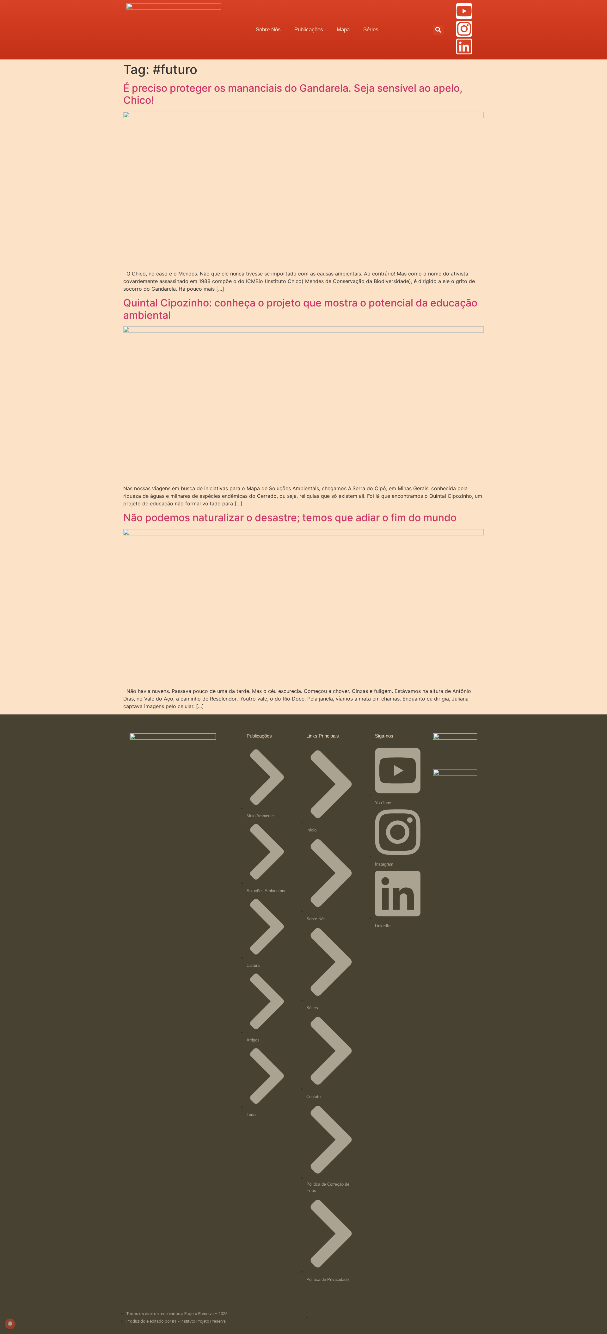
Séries (370, 30)
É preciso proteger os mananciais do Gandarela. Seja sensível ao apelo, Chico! (293, 94)
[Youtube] (464, 11)
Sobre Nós (268, 30)
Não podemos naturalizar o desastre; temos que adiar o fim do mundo (290, 517)
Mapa (343, 30)
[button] (438, 30)
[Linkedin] (464, 46)
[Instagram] (464, 29)
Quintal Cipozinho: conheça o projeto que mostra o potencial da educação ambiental (300, 309)
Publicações (308, 30)
